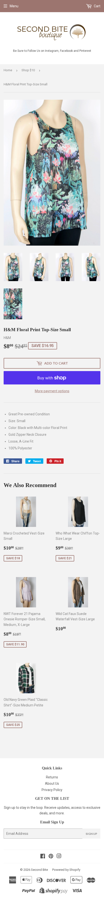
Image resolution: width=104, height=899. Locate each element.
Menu (14, 6)
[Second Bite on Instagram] (59, 857)
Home (8, 70)
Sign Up (91, 834)
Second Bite (39, 870)
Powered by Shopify (66, 870)
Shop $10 (28, 70)
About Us (52, 783)
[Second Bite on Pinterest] (50, 857)
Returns (52, 777)
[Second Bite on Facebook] (42, 857)
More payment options (52, 391)
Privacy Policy (52, 790)
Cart (96, 6)
